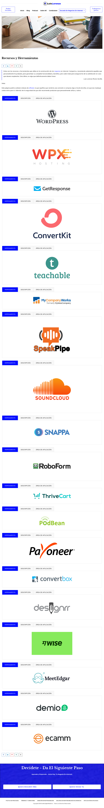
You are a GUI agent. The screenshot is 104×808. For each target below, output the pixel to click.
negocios (57, 71)
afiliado (31, 88)
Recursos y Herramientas (20, 58)
